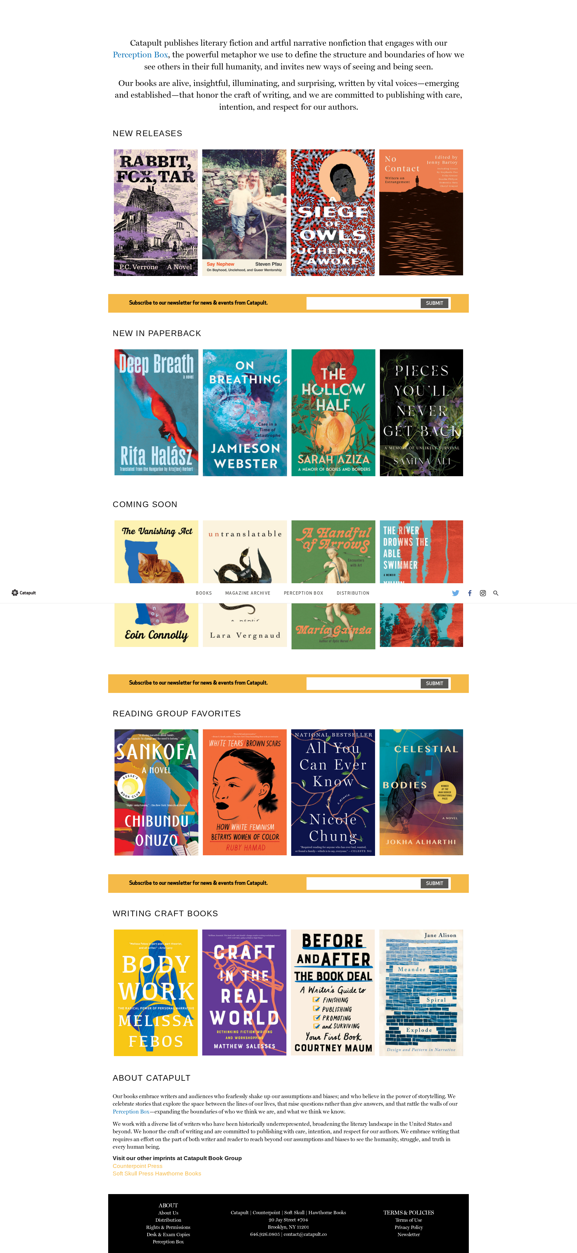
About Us (168, 1213)
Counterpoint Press (138, 1166)
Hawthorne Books (178, 1173)
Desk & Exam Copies (168, 1234)
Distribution (353, 593)
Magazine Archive (248, 593)
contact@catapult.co (305, 1234)
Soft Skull (294, 1212)
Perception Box (304, 593)
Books (204, 593)
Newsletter (409, 1234)
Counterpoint (266, 1212)
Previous (105, 227)
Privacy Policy (409, 1227)
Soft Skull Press (133, 1173)
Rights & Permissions (168, 1227)
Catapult (240, 1212)
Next (473, 227)
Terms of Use (408, 1220)
